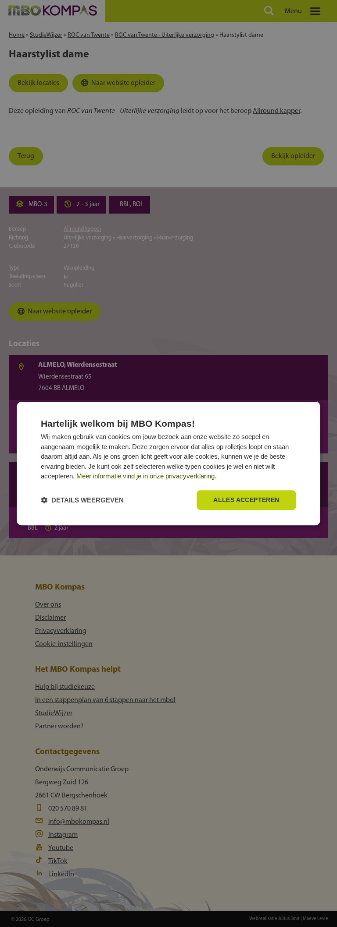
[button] (82, 500)
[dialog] (168, 463)
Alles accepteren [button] (246, 499)
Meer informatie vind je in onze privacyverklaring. (146, 476)
